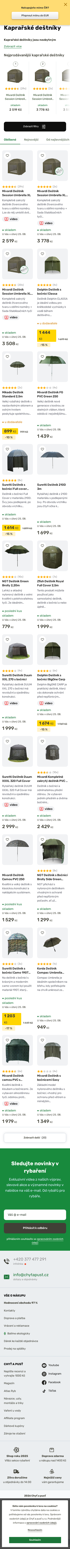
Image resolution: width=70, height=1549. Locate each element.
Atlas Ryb (10, 1391)
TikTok (51, 1391)
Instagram (51, 1374)
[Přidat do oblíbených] (7, 155)
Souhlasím (35, 1540)
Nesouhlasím (35, 1530)
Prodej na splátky (15, 1349)
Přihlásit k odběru (35, 1228)
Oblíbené (10, 139)
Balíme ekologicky (18, 1333)
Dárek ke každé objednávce (21, 1341)
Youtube (51, 1365)
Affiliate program (14, 1418)
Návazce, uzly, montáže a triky (13, 1401)
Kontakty (9, 1310)
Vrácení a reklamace (16, 1325)
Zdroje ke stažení (14, 1433)
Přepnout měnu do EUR (35, 15)
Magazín (9, 1383)
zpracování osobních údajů (41, 1522)
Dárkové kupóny (14, 1426)
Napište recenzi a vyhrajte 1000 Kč (15, 1373)
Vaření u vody (12, 1410)
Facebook (51, 1382)
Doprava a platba (14, 1318)
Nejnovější (31, 139)
